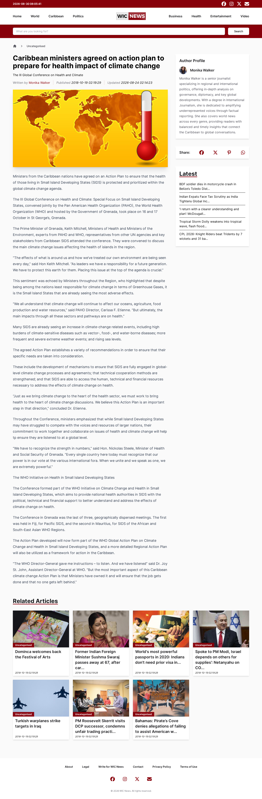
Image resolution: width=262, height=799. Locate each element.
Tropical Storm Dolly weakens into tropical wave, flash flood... (210, 224)
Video (245, 16)
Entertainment (220, 16)
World (35, 16)
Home (17, 16)
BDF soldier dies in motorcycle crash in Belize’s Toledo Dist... (207, 186)
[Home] (15, 46)
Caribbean (56, 16)
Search (238, 31)
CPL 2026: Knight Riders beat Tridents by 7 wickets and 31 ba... (210, 236)
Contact (138, 766)
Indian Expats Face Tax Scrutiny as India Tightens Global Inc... (208, 199)
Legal (85, 766)
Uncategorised (36, 46)
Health (196, 16)
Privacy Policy (161, 766)
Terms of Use (188, 766)
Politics (78, 16)
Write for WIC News (111, 766)
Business (175, 16)
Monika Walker (39, 83)
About (69, 766)
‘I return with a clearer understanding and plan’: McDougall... (209, 211)
